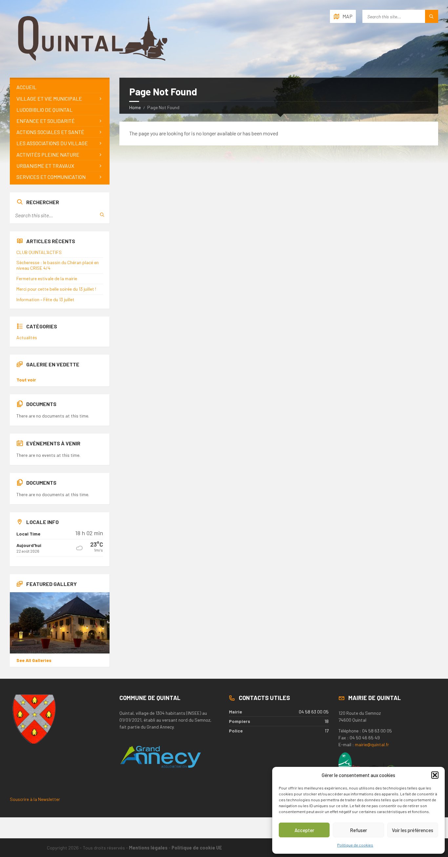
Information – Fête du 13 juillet (45, 299)
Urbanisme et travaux (45, 166)
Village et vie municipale (49, 98)
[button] (435, 775)
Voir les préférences (412, 830)
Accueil (26, 87)
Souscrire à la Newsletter (35, 799)
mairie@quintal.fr (372, 744)
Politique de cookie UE (197, 847)
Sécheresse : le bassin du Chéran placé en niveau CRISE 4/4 (57, 265)
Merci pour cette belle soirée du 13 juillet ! (56, 289)
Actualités (26, 337)
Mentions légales (148, 847)
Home (135, 107)
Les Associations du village (52, 143)
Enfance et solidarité (45, 121)
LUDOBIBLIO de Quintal (44, 110)
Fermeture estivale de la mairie (46, 278)
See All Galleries (33, 660)
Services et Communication (51, 177)
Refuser (358, 830)
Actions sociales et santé (50, 132)
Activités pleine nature (47, 154)
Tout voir (26, 379)
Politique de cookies (355, 845)
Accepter (304, 830)
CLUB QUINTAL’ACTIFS (39, 252)
